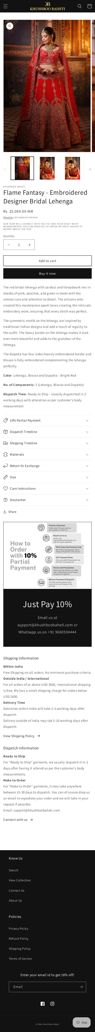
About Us (15, 900)
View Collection (20, 880)
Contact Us (17, 890)
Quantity (8, 236)
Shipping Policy (20, 949)
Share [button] (12, 512)
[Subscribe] (81, 987)
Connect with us (15, 819)
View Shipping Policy (19, 736)
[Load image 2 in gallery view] (47, 168)
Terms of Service (20, 959)
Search (14, 870)
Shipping (8, 217)
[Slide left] (5, 169)
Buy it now (47, 273)
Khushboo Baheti (51, 1024)
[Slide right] (90, 169)
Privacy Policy (18, 929)
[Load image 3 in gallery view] (72, 168)
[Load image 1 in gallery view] (22, 168)
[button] (5, 6)
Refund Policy (18, 939)
